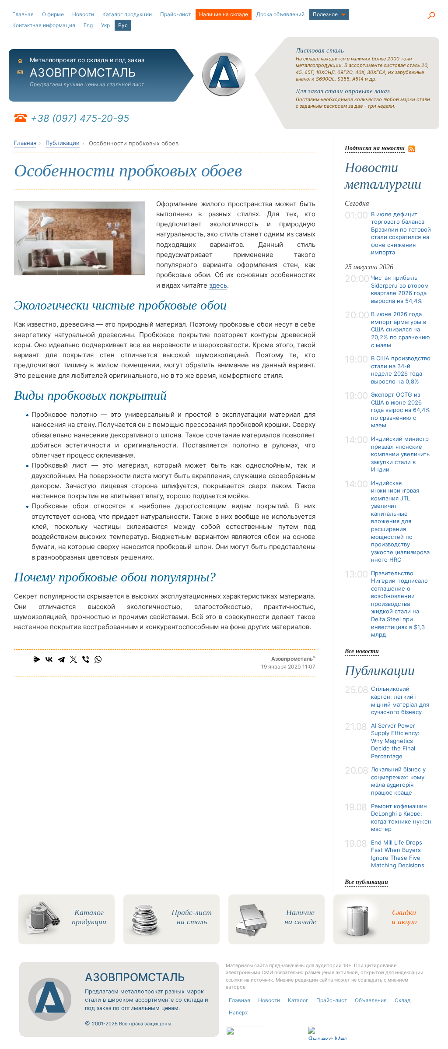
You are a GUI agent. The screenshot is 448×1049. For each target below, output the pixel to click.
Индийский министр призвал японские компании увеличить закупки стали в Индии (400, 454)
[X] (73, 659)
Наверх (238, 1012)
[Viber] (85, 659)
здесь (218, 285)
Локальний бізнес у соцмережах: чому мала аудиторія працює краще (398, 781)
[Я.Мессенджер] (37, 659)
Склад (402, 1000)
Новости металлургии (383, 175)
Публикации (63, 142)
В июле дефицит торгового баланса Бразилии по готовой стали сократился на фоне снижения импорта (401, 233)
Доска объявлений (280, 14)
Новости (83, 14)
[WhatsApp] (98, 659)
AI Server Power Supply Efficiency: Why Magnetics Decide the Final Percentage (395, 741)
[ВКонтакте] (49, 659)
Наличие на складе (223, 14)
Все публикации (366, 881)
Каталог (298, 1000)
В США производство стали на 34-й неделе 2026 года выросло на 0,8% (400, 370)
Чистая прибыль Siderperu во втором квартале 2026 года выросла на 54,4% (400, 289)
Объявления (371, 1000)
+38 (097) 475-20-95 (80, 118)
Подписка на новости (375, 147)
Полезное (325, 14)
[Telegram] (61, 659)
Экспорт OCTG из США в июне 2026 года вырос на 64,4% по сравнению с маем (400, 410)
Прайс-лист (175, 14)
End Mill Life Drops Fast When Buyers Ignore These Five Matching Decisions (397, 854)
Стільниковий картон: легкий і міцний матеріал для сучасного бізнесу (400, 700)
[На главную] (224, 74)
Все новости (362, 650)
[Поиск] (431, 15)
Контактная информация (43, 25)
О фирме (53, 14)
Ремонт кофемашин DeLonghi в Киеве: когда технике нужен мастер (401, 818)
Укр (105, 25)
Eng (88, 25)
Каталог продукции (127, 14)
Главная (23, 14)
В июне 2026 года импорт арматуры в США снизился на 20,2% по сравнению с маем (400, 329)
